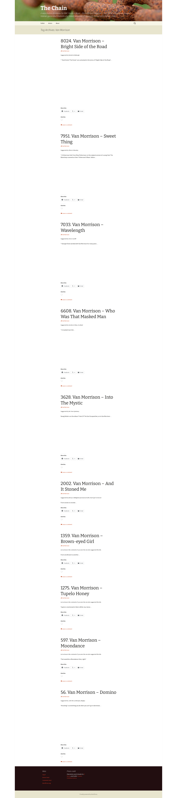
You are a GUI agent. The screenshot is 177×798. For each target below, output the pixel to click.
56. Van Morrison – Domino (88, 692)
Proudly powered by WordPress (88, 794)
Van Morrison (65, 51)
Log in (44, 774)
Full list (43, 23)
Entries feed (45, 777)
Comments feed (46, 780)
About (57, 23)
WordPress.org (46, 783)
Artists (50, 23)
